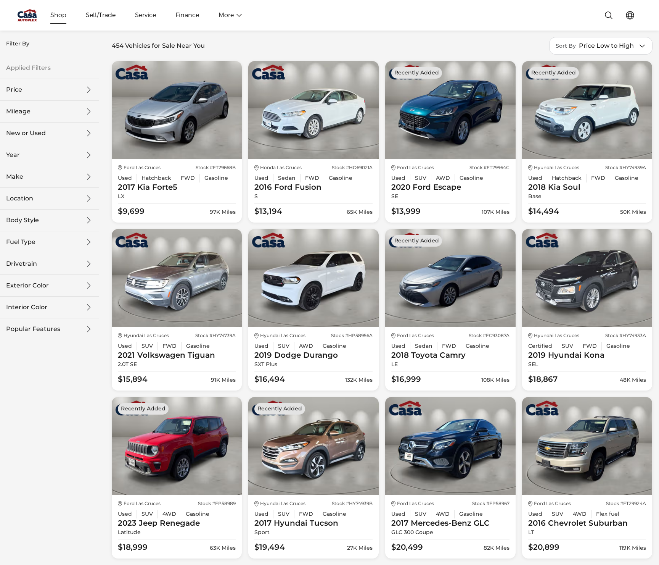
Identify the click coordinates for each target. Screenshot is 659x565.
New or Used (26, 133)
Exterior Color (27, 285)
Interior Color (26, 307)
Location (19, 198)
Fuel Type (20, 242)
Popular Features (33, 329)
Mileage (18, 111)
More (226, 15)
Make (14, 176)
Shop (58, 15)
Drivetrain (21, 263)
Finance (187, 15)
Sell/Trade (101, 15)
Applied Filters (28, 68)
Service (145, 15)
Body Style (22, 220)
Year (13, 155)
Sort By (566, 46)
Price (14, 89)
